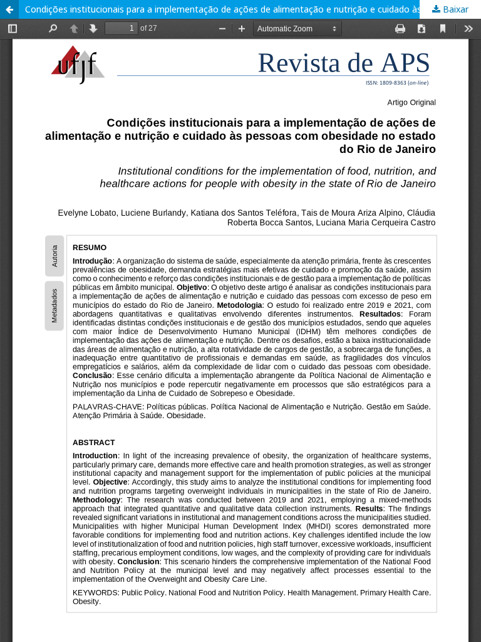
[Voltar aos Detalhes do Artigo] (9, 9)
